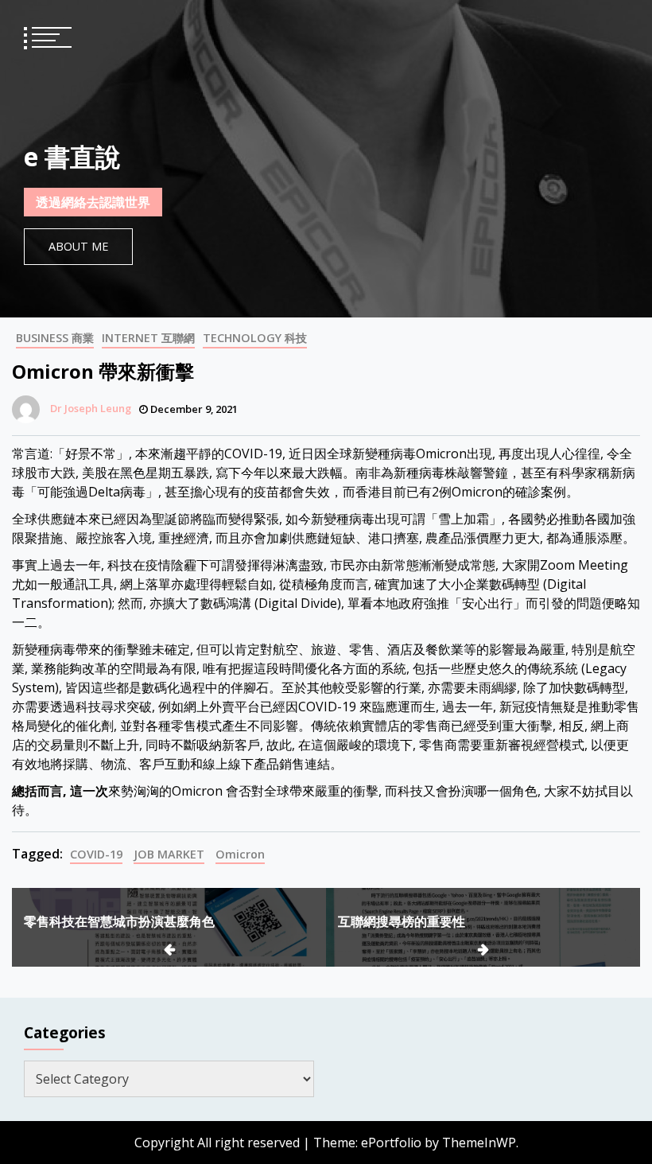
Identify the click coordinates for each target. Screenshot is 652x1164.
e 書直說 (72, 156)
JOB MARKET (169, 854)
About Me (78, 246)
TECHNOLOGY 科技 (255, 337)
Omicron (240, 854)
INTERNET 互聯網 (148, 337)
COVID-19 (96, 854)
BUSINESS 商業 (55, 337)
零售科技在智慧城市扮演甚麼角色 (119, 921)
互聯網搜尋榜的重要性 (401, 921)
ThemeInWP (479, 1142)
